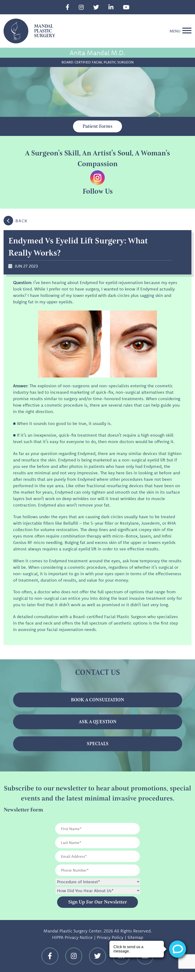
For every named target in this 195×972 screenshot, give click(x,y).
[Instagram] (81, 7)
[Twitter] (96, 7)
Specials (97, 744)
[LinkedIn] (110, 7)
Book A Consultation (97, 700)
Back (21, 220)
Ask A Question (98, 722)
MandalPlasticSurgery (44, 31)
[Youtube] (126, 7)
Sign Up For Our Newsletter (97, 902)
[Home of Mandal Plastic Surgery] (16, 30)
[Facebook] (67, 7)
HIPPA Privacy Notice (72, 937)
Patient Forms (97, 126)
